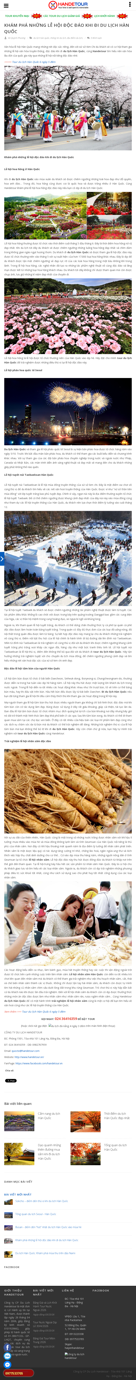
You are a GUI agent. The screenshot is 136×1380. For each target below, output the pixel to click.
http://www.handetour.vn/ (29, 1057)
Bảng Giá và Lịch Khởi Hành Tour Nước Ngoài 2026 (45, 1306)
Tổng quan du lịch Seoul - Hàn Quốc (35, 1214)
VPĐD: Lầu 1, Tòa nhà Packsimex (75, 1318)
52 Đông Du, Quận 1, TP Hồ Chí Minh (75, 1327)
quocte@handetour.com (25, 1051)
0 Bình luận (96, 37)
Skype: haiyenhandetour (74, 1346)
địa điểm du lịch (74, 37)
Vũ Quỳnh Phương (16, 37)
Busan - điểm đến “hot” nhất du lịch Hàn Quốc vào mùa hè (48, 1227)
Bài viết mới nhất (18, 1194)
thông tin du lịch (58, 37)
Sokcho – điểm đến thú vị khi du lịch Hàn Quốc (41, 1201)
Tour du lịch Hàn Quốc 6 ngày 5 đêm (43, 1011)
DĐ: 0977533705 (74, 1339)
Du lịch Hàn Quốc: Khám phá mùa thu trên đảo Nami (45, 1253)
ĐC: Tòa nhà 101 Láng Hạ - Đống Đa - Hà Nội (74, 1302)
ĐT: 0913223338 (74, 1334)
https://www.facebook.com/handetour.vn (39, 1063)
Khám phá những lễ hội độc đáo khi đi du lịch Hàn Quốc (46, 1240)
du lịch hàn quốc (41, 37)
